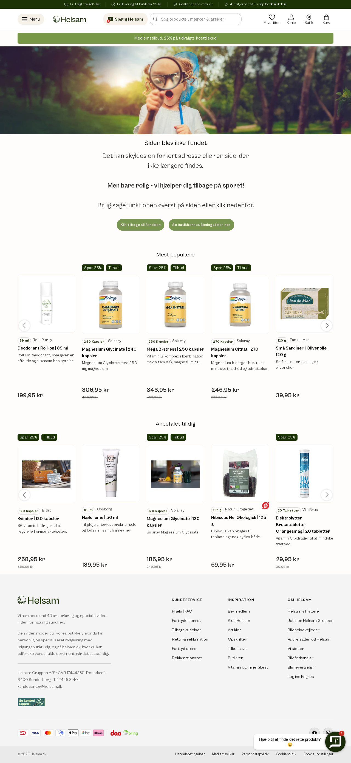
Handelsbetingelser (190, 754)
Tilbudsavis (238, 648)
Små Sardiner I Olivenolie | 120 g (302, 351)
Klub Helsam (239, 620)
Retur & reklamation (190, 639)
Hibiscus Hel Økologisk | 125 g (238, 521)
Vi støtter (296, 648)
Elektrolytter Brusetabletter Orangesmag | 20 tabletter (303, 525)
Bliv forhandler (300, 658)
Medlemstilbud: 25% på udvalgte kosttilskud (175, 38)
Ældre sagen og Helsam (309, 639)
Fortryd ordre (184, 648)
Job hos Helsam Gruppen (310, 620)
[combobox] (196, 19)
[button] (326, 19)
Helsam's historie (303, 611)
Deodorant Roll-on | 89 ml (43, 348)
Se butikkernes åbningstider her (201, 225)
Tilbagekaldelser (186, 630)
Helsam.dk (38, 754)
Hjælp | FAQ (182, 611)
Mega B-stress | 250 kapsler (175, 349)
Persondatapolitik (255, 754)
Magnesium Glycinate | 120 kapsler (173, 522)
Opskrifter (237, 639)
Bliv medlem (239, 611)
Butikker (235, 658)
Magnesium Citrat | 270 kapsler (234, 352)
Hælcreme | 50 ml (100, 517)
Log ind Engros (301, 676)
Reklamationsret (187, 658)
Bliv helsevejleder (303, 630)
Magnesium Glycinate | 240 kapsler (109, 352)
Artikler (234, 630)
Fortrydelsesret (186, 620)
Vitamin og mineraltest (248, 667)
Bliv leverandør (301, 667)
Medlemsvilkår (223, 754)
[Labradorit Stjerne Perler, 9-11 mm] (46, 304)
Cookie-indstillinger (318, 754)
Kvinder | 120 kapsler (38, 518)
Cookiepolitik (286, 754)
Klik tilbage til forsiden (140, 225)
